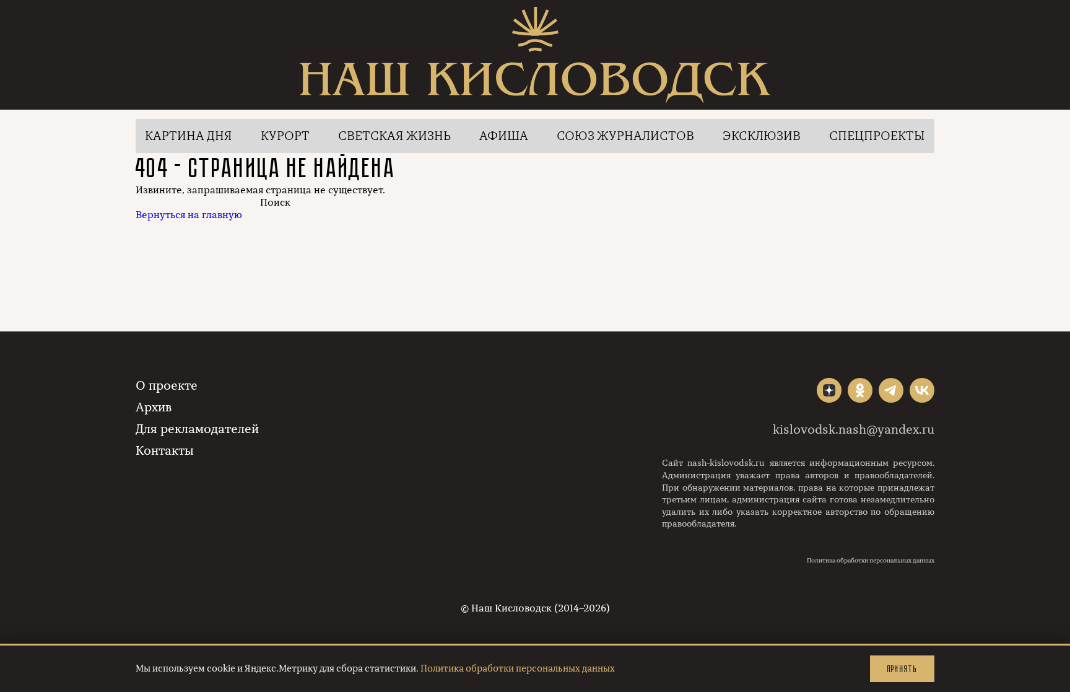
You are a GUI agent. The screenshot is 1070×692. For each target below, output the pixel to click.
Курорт (285, 136)
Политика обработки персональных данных (870, 560)
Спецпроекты (877, 136)
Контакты (165, 450)
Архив (154, 407)
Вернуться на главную (189, 215)
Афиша (503, 136)
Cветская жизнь (394, 136)
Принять (902, 669)
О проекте (167, 385)
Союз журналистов (625, 136)
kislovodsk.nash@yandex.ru (853, 429)
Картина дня (188, 136)
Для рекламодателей (197, 429)
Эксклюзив (762, 136)
